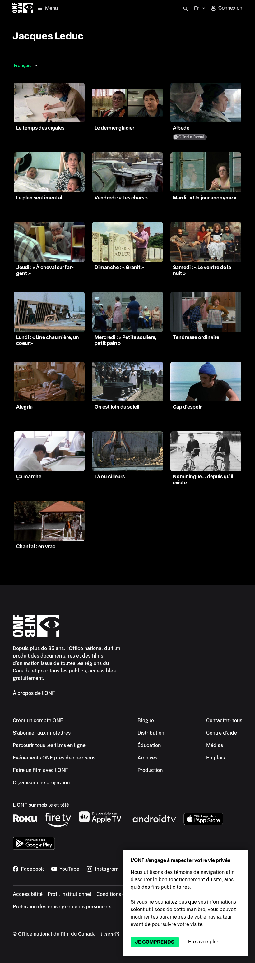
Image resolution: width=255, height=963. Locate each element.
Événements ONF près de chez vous (54, 758)
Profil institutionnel (69, 894)
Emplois (215, 758)
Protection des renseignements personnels (62, 907)
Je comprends (154, 942)
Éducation (149, 745)
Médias (214, 745)
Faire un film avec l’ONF (40, 770)
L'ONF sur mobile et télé (41, 805)
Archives (147, 758)
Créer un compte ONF (38, 720)
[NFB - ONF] (22, 8)
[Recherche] (185, 8)
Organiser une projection (41, 783)
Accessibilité (28, 894)
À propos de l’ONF (34, 693)
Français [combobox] (22, 65)
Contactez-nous (224, 720)
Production (150, 770)
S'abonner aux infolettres (42, 733)
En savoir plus (203, 942)
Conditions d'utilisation (122, 894)
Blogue (145, 720)
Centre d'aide (221, 733)
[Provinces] (36, 65)
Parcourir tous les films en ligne (49, 745)
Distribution (150, 733)
